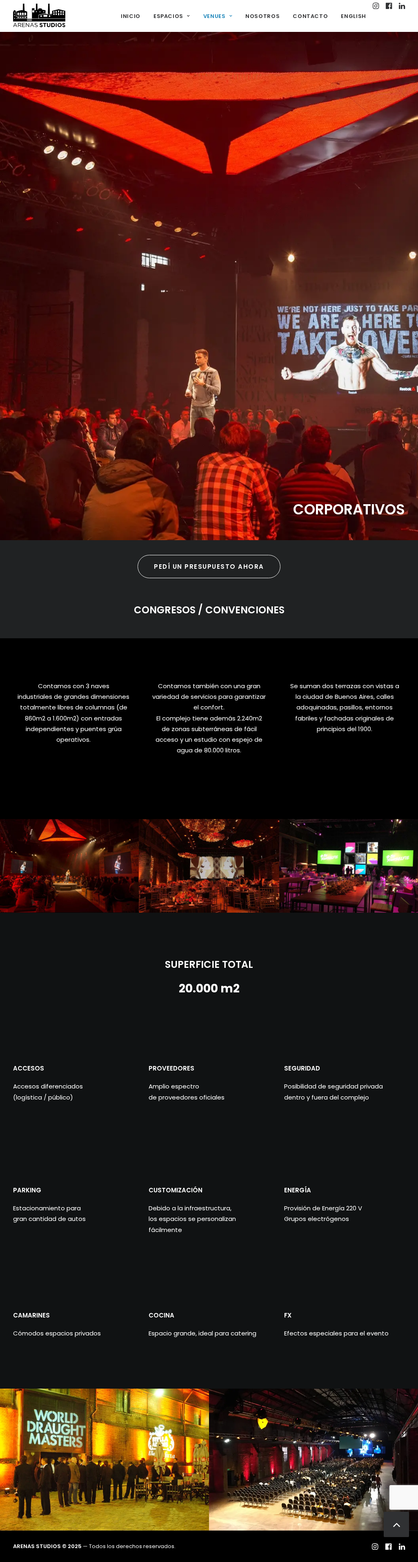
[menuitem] (130, 16)
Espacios (168, 16)
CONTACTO (310, 16)
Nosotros (262, 16)
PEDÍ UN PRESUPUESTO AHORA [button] (209, 566)
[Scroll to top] (396, 1523)
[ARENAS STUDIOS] (39, 16)
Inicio (130, 16)
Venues (214, 16)
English (353, 16)
